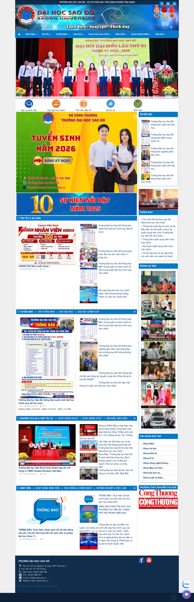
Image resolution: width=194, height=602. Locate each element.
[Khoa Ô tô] (158, 417)
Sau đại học (66, 311)
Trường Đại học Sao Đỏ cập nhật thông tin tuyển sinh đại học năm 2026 (105, 384)
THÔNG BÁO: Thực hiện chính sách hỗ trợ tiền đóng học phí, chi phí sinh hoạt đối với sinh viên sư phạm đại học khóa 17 (45, 533)
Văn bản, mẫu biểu (116, 418)
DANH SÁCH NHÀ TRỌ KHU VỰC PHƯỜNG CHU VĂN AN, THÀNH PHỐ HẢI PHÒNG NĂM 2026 (115, 509)
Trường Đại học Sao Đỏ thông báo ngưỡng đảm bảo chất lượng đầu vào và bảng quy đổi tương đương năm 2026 (115, 350)
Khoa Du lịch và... (152, 472)
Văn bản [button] (159, 34)
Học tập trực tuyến (56, 110)
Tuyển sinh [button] (61, 34)
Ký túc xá (110, 110)
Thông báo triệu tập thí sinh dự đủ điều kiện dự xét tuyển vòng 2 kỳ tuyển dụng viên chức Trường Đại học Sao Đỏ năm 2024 (158, 231)
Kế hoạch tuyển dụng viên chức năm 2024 (157, 248)
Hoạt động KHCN (68, 418)
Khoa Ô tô (148, 458)
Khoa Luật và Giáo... (153, 477)
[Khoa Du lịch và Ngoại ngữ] (158, 329)
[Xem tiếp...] (135, 311)
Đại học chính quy (88, 311)
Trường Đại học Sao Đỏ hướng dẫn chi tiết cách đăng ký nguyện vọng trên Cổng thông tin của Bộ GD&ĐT (106, 376)
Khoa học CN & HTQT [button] (99, 34)
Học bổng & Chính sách (78, 487)
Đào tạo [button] (78, 34)
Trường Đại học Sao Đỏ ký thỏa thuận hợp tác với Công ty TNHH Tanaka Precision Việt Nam (44, 469)
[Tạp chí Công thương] (158, 502)
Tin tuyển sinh (46, 311)
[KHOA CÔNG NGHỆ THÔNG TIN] (158, 282)
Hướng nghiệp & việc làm (111, 487)
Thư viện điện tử (83, 110)
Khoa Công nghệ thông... (156, 462)
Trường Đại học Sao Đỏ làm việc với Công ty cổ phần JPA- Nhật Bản (116, 472)
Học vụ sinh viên (29, 110)
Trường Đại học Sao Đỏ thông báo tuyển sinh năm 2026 (157, 178)
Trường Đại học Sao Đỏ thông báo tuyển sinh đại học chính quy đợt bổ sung (116, 228)
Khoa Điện (148, 443)
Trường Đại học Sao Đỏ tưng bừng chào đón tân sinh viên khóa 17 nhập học (115, 254)
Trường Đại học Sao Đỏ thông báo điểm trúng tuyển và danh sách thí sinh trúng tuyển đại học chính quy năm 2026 (115, 268)
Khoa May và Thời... (153, 467)
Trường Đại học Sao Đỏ (46, 585)
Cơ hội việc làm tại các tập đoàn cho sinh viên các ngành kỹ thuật (157, 254)
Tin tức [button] (46, 34)
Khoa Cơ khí (149, 448)
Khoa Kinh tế (150, 453)
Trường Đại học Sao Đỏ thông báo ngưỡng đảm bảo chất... (162, 151)
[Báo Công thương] (158, 493)
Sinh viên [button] (120, 34)
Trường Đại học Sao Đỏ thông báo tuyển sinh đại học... (163, 124)
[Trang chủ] (19, 34)
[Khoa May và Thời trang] (158, 394)
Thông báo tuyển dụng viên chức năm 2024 (157, 241)
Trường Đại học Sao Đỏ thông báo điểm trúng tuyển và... (162, 137)
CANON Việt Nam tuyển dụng (33, 265)
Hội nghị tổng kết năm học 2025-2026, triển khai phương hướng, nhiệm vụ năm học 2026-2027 (114, 293)
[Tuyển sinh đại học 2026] (76, 151)
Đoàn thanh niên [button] (140, 34)
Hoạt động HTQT (92, 418)
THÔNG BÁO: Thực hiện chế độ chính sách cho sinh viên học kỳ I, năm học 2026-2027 (115, 498)
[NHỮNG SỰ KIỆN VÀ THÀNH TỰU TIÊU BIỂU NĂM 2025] (76, 203)
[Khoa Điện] (158, 350)
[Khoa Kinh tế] (158, 371)
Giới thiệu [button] (31, 34)
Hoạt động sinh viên (47, 487)
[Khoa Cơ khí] (158, 306)
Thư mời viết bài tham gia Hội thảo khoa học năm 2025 (156, 221)
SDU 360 (138, 110)
